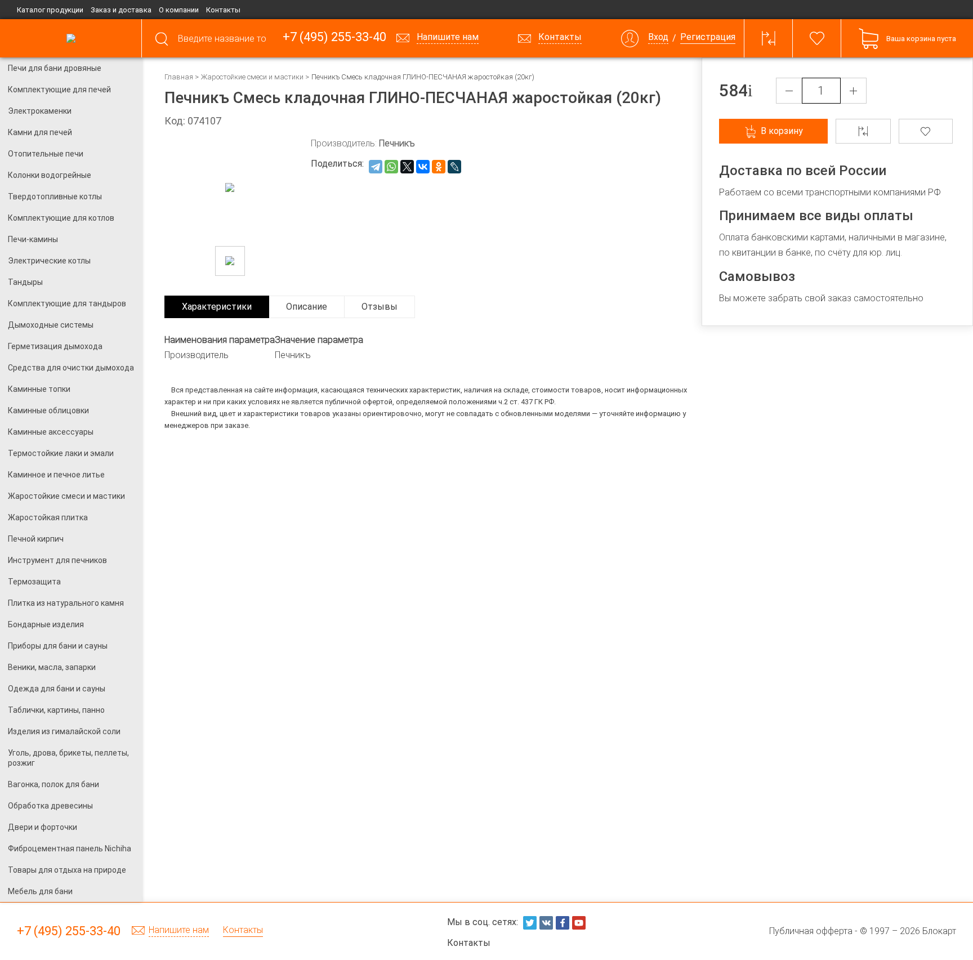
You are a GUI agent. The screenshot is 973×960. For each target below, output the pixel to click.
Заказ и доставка (121, 10)
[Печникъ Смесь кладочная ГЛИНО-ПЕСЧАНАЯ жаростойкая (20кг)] (230, 261)
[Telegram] (375, 166)
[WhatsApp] (391, 166)
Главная (178, 77)
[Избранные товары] (817, 38)
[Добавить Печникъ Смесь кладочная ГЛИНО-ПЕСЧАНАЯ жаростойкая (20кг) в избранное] (926, 131)
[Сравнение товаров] (768, 38)
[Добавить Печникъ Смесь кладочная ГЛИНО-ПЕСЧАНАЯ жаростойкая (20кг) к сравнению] (863, 131)
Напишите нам (179, 930)
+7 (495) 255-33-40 (334, 37)
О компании (179, 10)
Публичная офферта (811, 931)
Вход (658, 37)
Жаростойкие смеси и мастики (252, 77)
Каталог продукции (50, 10)
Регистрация (707, 37)
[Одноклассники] (438, 166)
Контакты (223, 10)
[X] (407, 166)
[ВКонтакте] (423, 166)
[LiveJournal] (454, 166)
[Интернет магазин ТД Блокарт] (70, 38)
